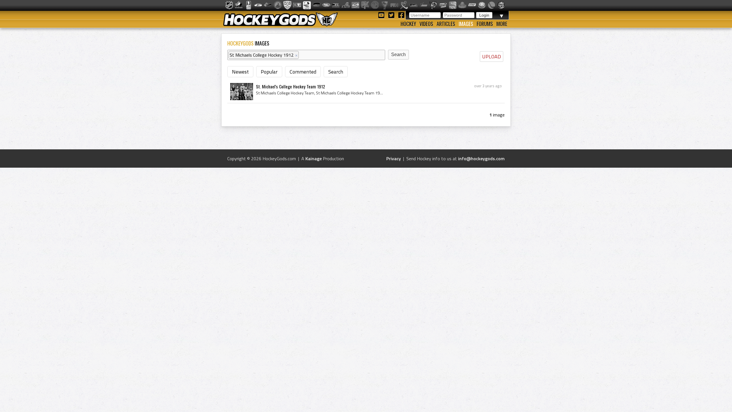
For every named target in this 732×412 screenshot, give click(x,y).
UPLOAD (491, 56)
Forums (485, 23)
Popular (269, 72)
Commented (303, 72)
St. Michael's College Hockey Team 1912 (290, 86)
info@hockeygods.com (481, 158)
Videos (426, 23)
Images (466, 23)
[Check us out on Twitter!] (392, 15)
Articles (446, 23)
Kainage (313, 158)
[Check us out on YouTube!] (382, 15)
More (501, 23)
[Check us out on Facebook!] (401, 15)
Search (335, 72)
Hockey (408, 23)
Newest (240, 72)
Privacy (393, 158)
